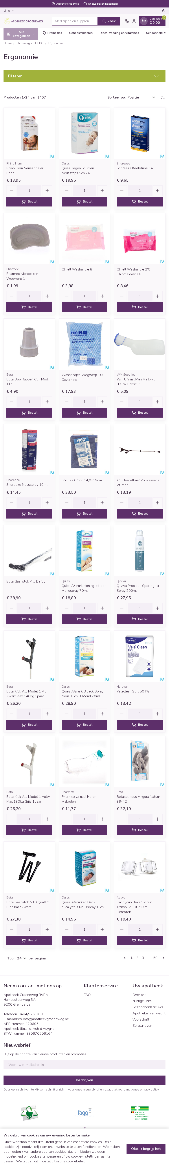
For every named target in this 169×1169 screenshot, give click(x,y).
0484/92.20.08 (30, 1014)
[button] (84, 76)
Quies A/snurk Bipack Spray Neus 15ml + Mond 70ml (82, 694)
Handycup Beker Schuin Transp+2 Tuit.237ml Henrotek (134, 907)
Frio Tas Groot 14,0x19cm (82, 480)
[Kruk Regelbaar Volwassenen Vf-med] (139, 449)
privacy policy (149, 1089)
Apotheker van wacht (148, 1013)
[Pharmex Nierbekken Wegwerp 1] (29, 238)
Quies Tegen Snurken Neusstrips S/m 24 (78, 170)
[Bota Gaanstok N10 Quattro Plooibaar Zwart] (29, 867)
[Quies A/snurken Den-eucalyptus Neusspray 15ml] (84, 867)
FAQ (87, 994)
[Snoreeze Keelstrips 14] (139, 133)
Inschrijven (84, 1080)
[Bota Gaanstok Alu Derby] (29, 550)
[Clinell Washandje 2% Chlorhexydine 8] (139, 238)
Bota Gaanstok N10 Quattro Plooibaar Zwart (28, 905)
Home (8, 43)
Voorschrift (140, 1019)
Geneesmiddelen (81, 33)
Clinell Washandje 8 (77, 269)
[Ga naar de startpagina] (26, 21)
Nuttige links (142, 1001)
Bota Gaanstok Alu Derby (25, 581)
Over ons (139, 994)
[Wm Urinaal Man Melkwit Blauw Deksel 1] (139, 344)
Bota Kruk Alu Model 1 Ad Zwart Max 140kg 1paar (26, 694)
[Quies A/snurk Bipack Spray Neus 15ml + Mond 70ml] (84, 656)
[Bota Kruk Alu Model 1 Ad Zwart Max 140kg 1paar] (29, 656)
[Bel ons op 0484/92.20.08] (127, 21)
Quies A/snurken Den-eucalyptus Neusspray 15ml (83, 905)
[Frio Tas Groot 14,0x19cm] (84, 449)
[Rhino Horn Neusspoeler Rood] (29, 133)
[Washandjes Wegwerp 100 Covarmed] (84, 344)
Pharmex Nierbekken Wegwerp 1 (22, 276)
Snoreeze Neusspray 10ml (26, 484)
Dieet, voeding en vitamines (119, 33)
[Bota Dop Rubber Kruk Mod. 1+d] (29, 344)
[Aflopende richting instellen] (162, 97)
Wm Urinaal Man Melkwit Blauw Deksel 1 (136, 382)
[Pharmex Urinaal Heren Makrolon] (84, 761)
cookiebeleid (76, 1161)
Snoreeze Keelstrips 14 (135, 168)
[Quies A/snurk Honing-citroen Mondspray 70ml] (84, 550)
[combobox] (75, 21)
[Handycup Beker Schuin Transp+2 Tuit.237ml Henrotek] (139, 867)
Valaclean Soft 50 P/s (133, 691)
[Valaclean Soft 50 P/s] (139, 656)
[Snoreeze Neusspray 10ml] (29, 449)
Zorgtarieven (142, 1025)
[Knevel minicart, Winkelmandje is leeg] (144, 21)
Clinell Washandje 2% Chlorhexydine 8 (134, 272)
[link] (126, 958)
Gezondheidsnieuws (147, 1007)
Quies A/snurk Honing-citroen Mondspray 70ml (84, 588)
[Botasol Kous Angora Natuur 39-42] (139, 761)
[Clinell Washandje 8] (84, 238)
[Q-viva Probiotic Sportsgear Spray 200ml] (139, 550)
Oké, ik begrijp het (146, 1148)
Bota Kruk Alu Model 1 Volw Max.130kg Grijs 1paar (28, 799)
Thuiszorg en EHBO (30, 43)
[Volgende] (162, 958)
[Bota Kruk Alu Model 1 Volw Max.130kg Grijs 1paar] (29, 761)
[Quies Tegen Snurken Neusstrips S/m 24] (84, 133)
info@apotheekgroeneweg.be (46, 1019)
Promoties (55, 33)
